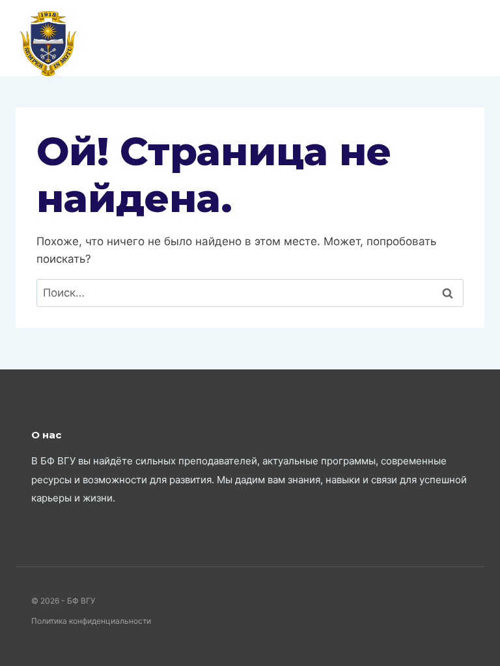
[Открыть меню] (472, 38)
